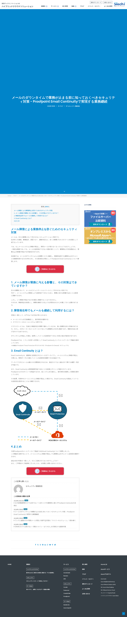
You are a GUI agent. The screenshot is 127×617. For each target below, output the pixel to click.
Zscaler (66, 587)
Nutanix (66, 576)
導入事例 (65, 6)
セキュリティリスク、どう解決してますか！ (37, 581)
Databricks (67, 605)
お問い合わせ (108, 2)
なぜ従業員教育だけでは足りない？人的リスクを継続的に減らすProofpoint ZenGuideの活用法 (45, 504)
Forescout (66, 590)
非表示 (47, 207)
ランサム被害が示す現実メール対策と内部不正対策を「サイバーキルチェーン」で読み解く (45, 520)
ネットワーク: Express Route (108, 593)
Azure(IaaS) (67, 572)
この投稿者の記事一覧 (70, 496)
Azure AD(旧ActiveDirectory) (108, 581)
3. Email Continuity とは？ (23, 218)
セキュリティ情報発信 (74, 106)
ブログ (82, 6)
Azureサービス (105, 569)
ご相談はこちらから (48, 269)
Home (9, 196)
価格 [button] (72, 6)
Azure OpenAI (67, 608)
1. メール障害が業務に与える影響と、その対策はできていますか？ (36, 213)
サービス (66, 564)
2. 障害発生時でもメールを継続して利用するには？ (31, 216)
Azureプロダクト (106, 574)
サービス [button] (54, 6)
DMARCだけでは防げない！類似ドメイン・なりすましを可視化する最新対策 (40, 526)
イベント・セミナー (94, 6)
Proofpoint (67, 596)
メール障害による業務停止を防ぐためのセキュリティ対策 (33, 210)
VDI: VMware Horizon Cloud (108, 590)
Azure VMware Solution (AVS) (108, 584)
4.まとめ (17, 221)
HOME (9, 564)
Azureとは (104, 564)
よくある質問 (108, 6)
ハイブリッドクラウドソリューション (17, 5)
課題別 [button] (43, 6)
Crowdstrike (67, 593)
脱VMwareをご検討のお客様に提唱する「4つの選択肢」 (40, 572)
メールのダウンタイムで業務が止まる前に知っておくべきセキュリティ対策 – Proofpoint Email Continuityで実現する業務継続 (44, 512)
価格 (83, 569)
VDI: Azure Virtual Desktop (107, 587)
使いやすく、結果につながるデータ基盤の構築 (38, 589)
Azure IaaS (103, 579)
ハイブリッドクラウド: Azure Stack (109, 595)
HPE (65, 579)
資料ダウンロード (96, 2)
